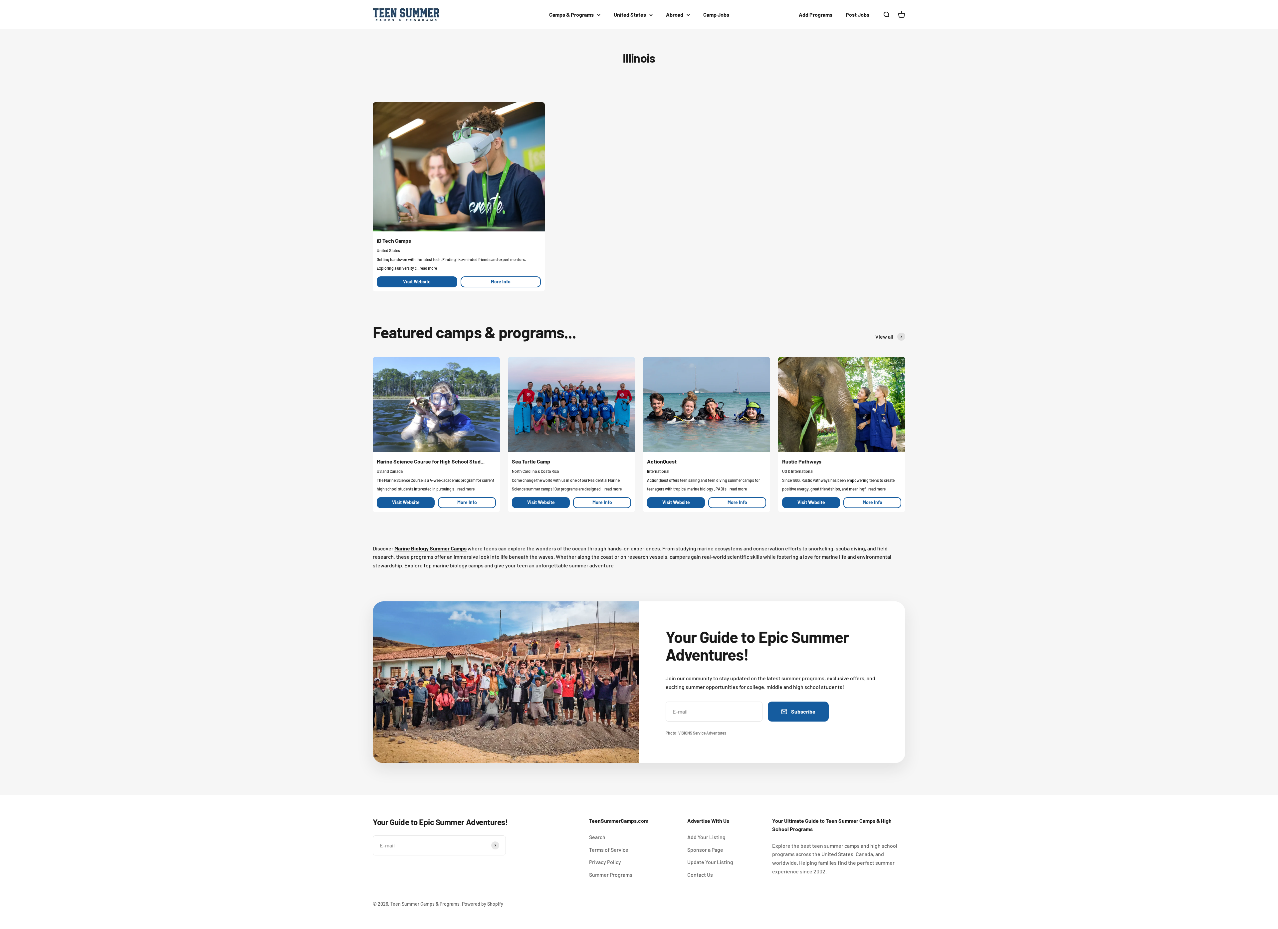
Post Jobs (857, 14)
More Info (501, 281)
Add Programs (815, 14)
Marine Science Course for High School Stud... (431, 461)
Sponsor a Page (705, 849)
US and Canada (390, 471)
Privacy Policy (605, 862)
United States (630, 14)
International (658, 471)
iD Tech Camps (394, 240)
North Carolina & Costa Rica (535, 471)
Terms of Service (608, 849)
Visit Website (417, 281)
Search (597, 837)
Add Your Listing (706, 837)
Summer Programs (610, 874)
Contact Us (700, 874)
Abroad (674, 14)
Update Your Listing (710, 862)
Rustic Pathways (801, 461)
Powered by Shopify (482, 904)
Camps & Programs (571, 14)
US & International (797, 471)
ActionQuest (662, 461)
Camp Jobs (716, 14)
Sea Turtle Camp (531, 461)
